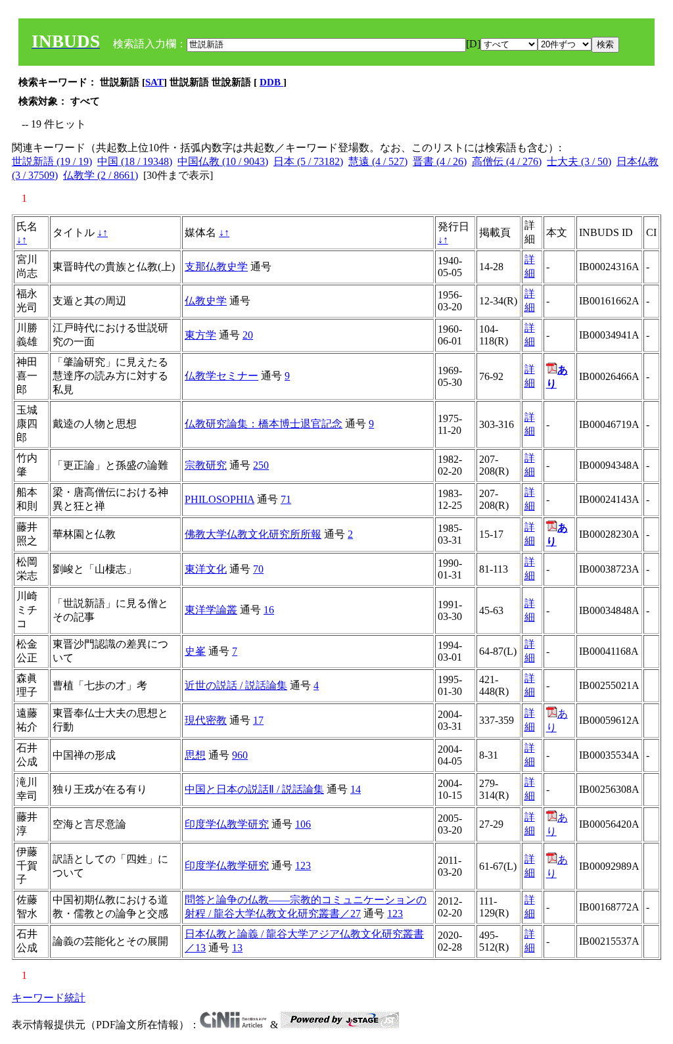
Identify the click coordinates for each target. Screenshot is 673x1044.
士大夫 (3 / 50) (579, 161)
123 (303, 865)
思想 (195, 755)
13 (237, 947)
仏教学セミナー (221, 375)
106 (303, 824)
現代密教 (206, 720)
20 (248, 335)
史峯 (195, 651)
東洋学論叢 (211, 609)
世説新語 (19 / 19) (52, 161)
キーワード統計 (48, 997)
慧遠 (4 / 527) (377, 161)
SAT (154, 82)
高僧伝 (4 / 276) (507, 161)
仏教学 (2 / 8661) (100, 175)
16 (269, 609)
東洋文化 (206, 569)
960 (240, 755)
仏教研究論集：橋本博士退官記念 (263, 423)
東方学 (200, 335)
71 (286, 499)
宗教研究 (206, 465)
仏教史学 (206, 300)
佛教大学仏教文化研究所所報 (253, 534)
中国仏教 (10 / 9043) (222, 161)
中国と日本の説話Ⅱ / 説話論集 (254, 789)
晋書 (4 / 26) (440, 161)
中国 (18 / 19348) (134, 161)
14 (355, 789)
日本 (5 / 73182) (308, 161)
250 (261, 465)
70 (258, 569)
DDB (271, 82)
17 (258, 720)
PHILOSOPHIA (219, 499)
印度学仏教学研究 (227, 824)
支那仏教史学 (216, 266)
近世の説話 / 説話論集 (236, 685)
